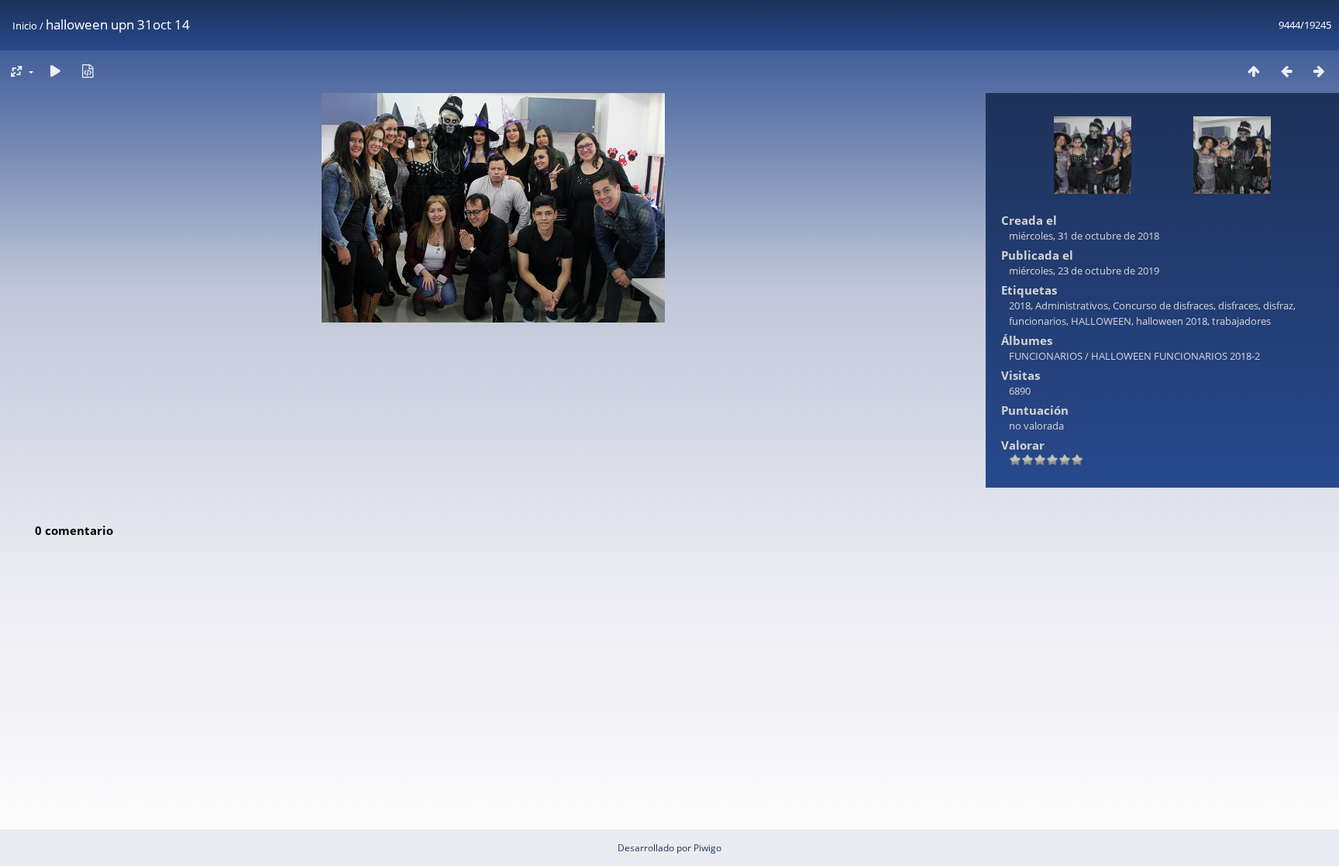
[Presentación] (55, 71)
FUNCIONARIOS (1046, 356)
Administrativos (1071, 305)
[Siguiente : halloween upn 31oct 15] (1319, 71)
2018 (1020, 305)
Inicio (24, 26)
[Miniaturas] (1253, 71)
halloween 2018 (1171, 321)
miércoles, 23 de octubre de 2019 (1084, 271)
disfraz (1278, 305)
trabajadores (1241, 321)
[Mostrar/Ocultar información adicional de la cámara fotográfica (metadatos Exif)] (87, 71)
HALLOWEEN (1101, 321)
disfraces (1238, 305)
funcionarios (1037, 321)
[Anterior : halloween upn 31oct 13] (1286, 71)
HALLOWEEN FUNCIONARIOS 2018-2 (1175, 356)
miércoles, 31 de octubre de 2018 (1084, 236)
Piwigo (707, 847)
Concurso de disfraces (1163, 305)
